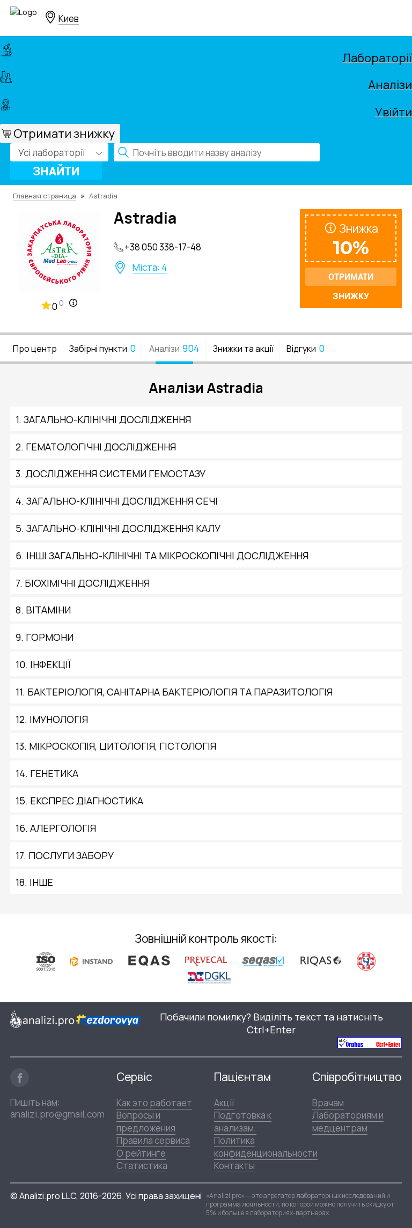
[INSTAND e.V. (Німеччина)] (91, 960)
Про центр (35, 348)
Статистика (141, 1165)
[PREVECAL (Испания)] (206, 961)
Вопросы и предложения (145, 1121)
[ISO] (45, 961)
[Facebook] (19, 1077)
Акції (224, 1103)
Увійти (393, 110)
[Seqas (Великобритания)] (263, 961)
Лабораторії (377, 56)
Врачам (328, 1103)
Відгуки (305, 348)
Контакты (234, 1165)
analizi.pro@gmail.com (57, 1114)
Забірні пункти (102, 348)
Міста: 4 (150, 267)
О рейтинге (141, 1153)
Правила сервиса (153, 1140)
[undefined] (369, 1043)
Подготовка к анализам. (242, 1121)
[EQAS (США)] (148, 960)
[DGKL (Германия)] (209, 977)
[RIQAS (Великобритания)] (320, 960)
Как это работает (154, 1103)
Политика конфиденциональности (266, 1146)
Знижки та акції (243, 348)
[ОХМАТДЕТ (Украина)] (366, 961)
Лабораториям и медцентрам (348, 1121)
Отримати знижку (64, 133)
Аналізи (390, 83)
